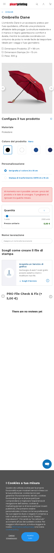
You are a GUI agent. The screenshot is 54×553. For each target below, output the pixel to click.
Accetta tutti (30, 536)
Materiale (7, 127)
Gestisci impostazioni (11, 536)
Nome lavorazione (13, 235)
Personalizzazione (13, 164)
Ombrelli (9, 12)
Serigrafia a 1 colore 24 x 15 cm (23, 171)
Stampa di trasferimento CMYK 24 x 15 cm (29, 178)
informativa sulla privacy (23, 527)
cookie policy (12, 529)
